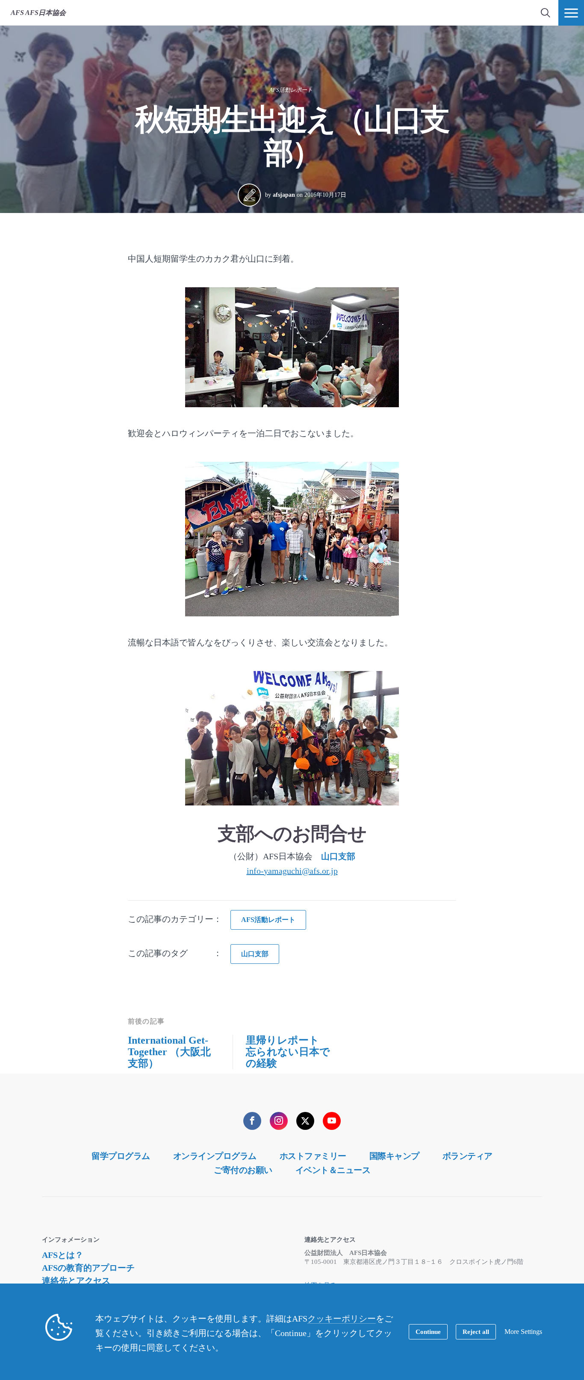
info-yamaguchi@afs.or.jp (292, 870)
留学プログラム (120, 1156)
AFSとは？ (62, 1255)
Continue (428, 1331)
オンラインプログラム (215, 1156)
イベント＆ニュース (333, 1170)
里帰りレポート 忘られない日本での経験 (288, 1052)
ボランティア (467, 1156)
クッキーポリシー (341, 1318)
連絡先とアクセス (76, 1280)
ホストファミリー (313, 1156)
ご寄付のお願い (243, 1170)
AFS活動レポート (291, 90)
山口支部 (338, 856)
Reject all (476, 1331)
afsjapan (284, 195)
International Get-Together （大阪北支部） (169, 1052)
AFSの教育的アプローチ (88, 1267)
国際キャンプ (394, 1156)
